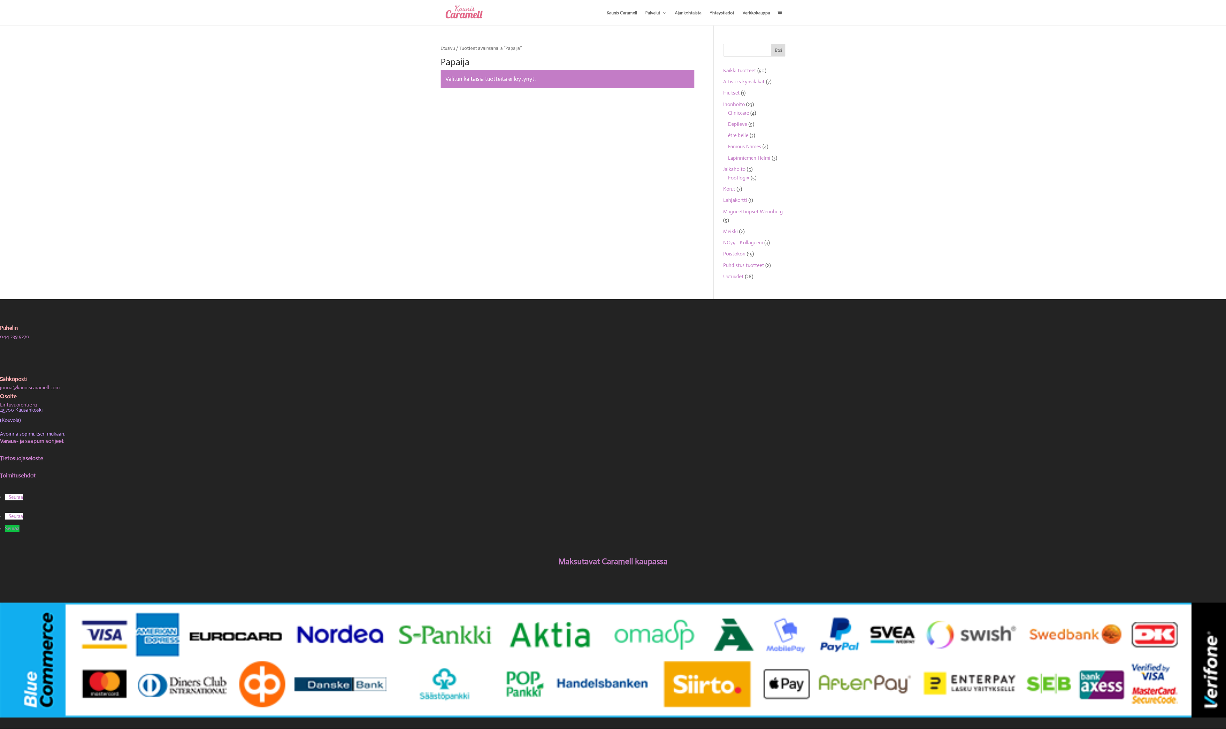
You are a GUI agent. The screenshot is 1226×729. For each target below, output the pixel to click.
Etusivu (448, 48)
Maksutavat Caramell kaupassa (613, 561)
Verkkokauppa (756, 13)
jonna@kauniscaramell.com (30, 387)
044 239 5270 (14, 336)
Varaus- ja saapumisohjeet (32, 440)
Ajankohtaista (688, 13)
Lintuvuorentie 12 (18, 404)
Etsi (778, 50)
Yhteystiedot (722, 13)
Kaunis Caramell (622, 13)
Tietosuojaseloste (21, 458)
